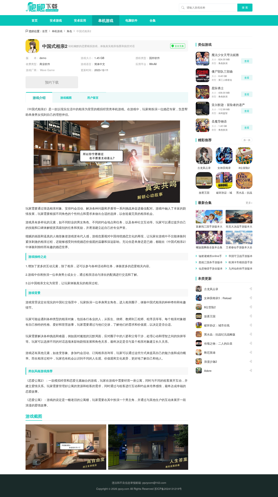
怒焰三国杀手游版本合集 (211, 262)
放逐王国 (204, 192)
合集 (153, 20)
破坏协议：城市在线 (224, 193)
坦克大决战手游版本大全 (239, 226)
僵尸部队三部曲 (222, 71)
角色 (69, 31)
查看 (246, 61)
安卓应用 (80, 20)
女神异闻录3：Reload (224, 168)
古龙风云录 (204, 168)
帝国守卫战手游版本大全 (240, 256)
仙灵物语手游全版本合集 (211, 268)
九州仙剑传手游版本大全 (240, 268)
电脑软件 (131, 20)
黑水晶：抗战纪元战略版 (244, 193)
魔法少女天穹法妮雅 (225, 55)
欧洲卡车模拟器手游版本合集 (240, 262)
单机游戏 (105, 20)
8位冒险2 (244, 168)
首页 (35, 20)
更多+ (249, 202)
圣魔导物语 (219, 121)
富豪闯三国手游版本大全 (209, 226)
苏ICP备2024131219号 (168, 489)
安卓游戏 (56, 20)
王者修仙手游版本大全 (239, 247)
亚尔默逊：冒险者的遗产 (228, 105)
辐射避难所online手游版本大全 (210, 256)
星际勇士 (218, 88)
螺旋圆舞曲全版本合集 (209, 247)
